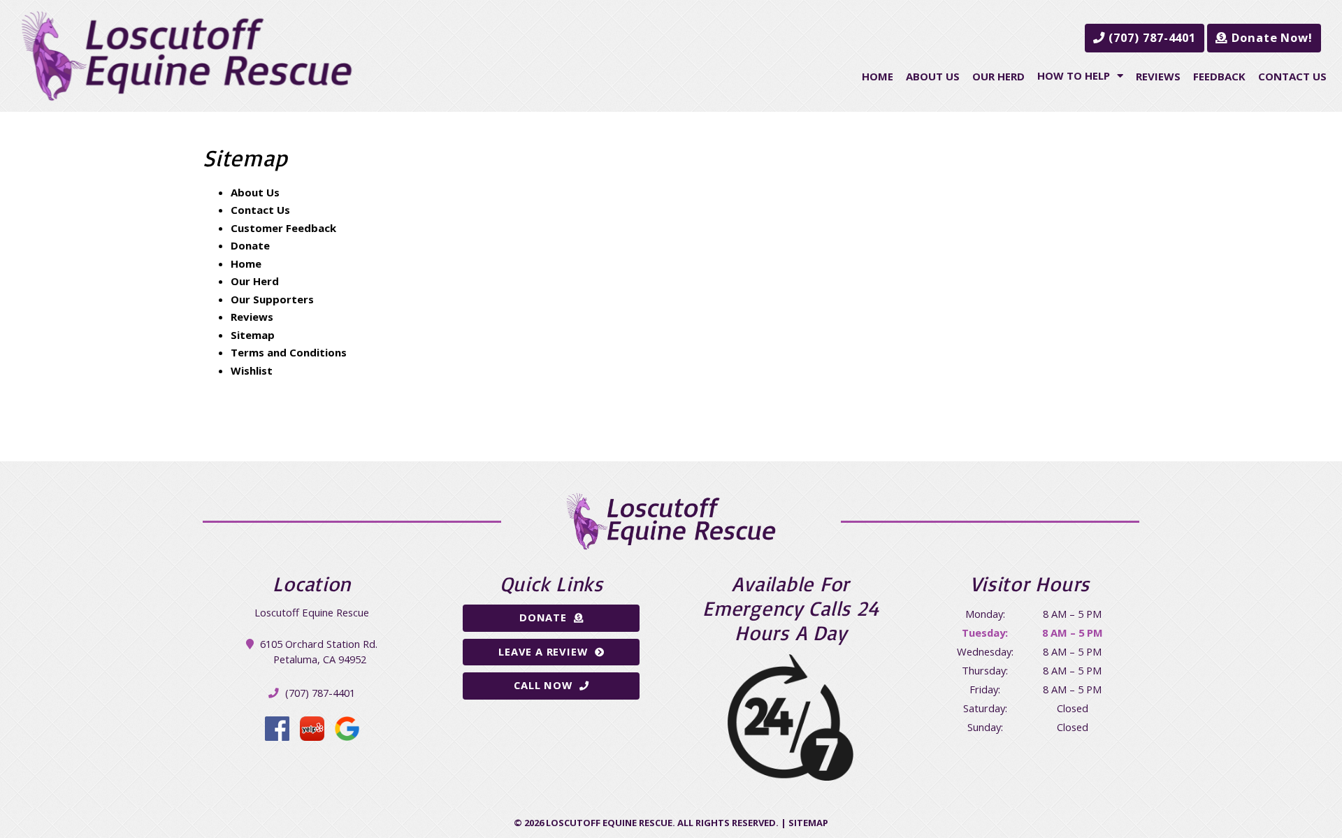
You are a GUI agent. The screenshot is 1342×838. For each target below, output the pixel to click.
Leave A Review (542, 651)
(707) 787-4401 (1151, 37)
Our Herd (998, 76)
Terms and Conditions (289, 352)
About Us (933, 76)
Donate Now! (1270, 37)
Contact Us (1292, 76)
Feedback (1219, 76)
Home (877, 76)
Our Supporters (272, 299)
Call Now (543, 685)
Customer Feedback (283, 228)
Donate (250, 245)
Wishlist (252, 370)
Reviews (1158, 76)
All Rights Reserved (726, 822)
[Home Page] (186, 56)
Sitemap (253, 335)
